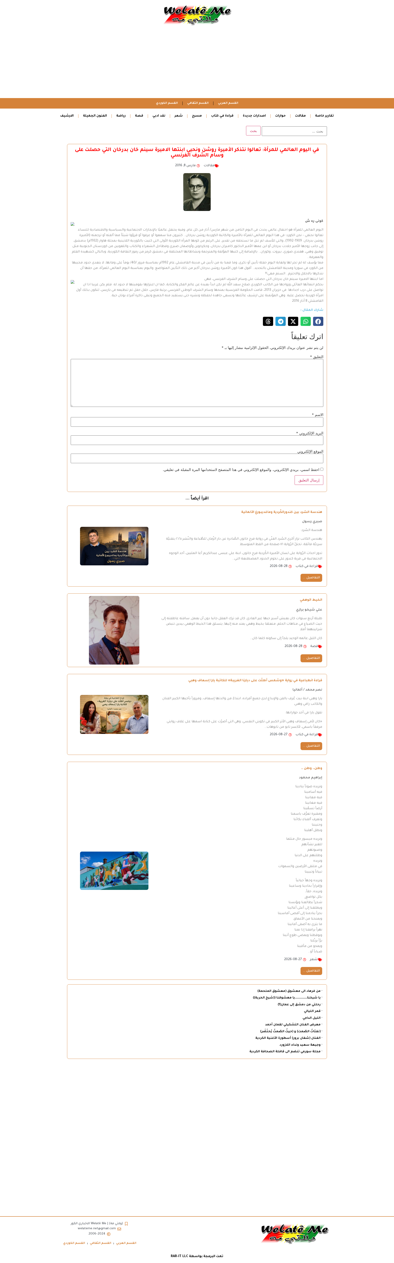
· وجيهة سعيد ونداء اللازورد (301, 1045)
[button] (318, 321)
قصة (139, 116)
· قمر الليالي (313, 1011)
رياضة (121, 116)
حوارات (280, 116)
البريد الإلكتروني (309, 433)
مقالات (300, 116)
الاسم (317, 414)
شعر (179, 116)
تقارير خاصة (324, 116)
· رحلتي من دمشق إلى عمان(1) (300, 1004)
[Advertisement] (197, 64)
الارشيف (67, 116)
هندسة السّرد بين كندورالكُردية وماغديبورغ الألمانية (281, 512)
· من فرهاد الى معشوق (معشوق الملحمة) (289, 991)
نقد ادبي (159, 116)
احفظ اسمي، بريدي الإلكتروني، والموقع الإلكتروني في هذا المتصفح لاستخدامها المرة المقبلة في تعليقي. (241, 469)
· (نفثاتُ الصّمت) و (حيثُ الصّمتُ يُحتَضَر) (291, 1031)
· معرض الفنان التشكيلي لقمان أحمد (293, 1025)
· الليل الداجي (312, 1018)
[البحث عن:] (294, 131)
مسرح (197, 116)
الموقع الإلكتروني (310, 451)
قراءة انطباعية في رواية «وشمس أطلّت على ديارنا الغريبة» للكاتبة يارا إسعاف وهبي (255, 681)
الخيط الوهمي (311, 600)
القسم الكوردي (167, 103)
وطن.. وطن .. (311, 768)
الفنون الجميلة (95, 116)
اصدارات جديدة (254, 116)
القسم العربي (228, 103)
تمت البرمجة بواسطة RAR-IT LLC (197, 1256)
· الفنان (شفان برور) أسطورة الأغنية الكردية (288, 1038)
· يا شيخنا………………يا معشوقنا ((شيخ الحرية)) (287, 998)
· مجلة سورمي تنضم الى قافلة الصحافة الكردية (285, 1051)
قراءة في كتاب (222, 116)
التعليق (316, 357)
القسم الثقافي (198, 103)
